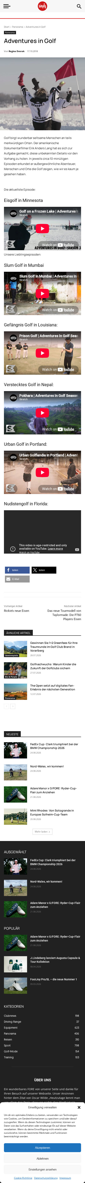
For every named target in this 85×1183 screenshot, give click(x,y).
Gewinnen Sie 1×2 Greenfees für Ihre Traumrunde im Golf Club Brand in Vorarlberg (53, 646)
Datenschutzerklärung (46, 1177)
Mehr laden (41, 831)
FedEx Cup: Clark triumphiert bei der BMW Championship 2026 (54, 746)
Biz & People (11, 676)
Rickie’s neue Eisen (16, 611)
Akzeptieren (42, 1148)
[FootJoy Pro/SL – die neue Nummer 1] (15, 986)
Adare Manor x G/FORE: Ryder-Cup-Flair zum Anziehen (53, 790)
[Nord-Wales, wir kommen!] (15, 772)
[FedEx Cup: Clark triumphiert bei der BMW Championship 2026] (15, 750)
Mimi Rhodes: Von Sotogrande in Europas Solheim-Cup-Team (52, 812)
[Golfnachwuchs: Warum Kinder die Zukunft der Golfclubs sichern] (15, 670)
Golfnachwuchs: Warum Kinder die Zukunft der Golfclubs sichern (53, 666)
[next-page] (12, 706)
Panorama (17, 27)
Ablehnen (43, 1158)
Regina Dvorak (17, 51)
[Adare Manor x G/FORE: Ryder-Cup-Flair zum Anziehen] (15, 794)
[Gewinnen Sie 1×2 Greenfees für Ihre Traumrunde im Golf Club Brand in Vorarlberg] (15, 649)
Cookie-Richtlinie (23, 1177)
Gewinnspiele (11, 655)
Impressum (65, 1177)
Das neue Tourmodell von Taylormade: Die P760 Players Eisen (64, 615)
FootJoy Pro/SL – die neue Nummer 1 (54, 979)
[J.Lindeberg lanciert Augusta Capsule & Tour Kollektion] (15, 964)
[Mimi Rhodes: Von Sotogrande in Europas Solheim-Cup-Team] (15, 817)
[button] (79, 1107)
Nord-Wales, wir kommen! (47, 766)
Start (6, 27)
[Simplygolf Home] (42, 6)
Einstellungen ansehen (43, 1169)
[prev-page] (6, 706)
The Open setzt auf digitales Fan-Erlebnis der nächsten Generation (52, 687)
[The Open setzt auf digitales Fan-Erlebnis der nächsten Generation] (15, 692)
